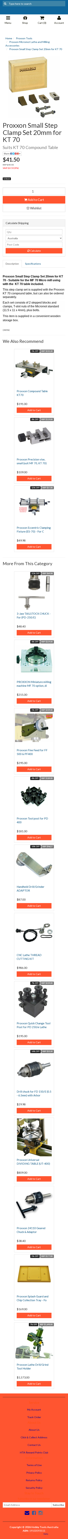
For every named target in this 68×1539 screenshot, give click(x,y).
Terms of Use (34, 1465)
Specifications (33, 263)
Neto (46, 1534)
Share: (7, 153)
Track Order (34, 1417)
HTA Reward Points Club (34, 1452)
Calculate (35, 250)
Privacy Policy (34, 1472)
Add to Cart (35, 200)
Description (12, 263)
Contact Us (34, 1444)
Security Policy (34, 1487)
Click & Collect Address (34, 1437)
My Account (34, 1409)
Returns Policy (34, 1480)
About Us (34, 1429)
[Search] (5, 3)
